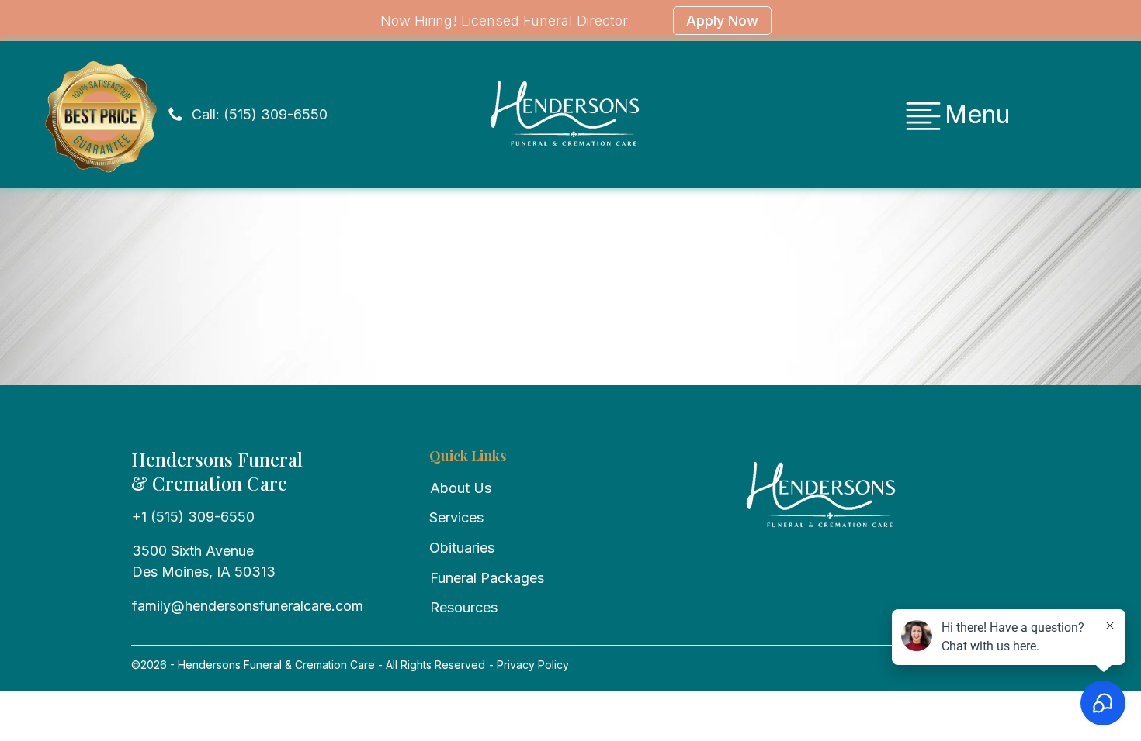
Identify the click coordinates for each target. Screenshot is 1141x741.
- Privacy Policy (527, 664)
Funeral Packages (487, 578)
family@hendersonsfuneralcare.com (247, 606)
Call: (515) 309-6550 (260, 114)
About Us (460, 488)
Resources (464, 607)
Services (456, 517)
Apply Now (722, 20)
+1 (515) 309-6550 (193, 516)
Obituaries (461, 547)
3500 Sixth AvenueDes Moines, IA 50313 (204, 561)
